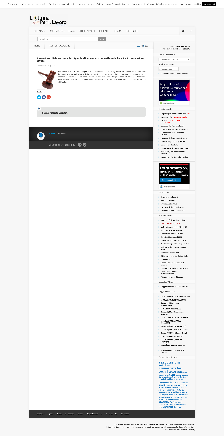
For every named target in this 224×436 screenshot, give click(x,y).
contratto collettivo (177, 377)
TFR (160, 407)
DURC (169, 385)
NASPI (170, 393)
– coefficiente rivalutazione (173, 220)
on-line (165, 259)
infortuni (163, 387)
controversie (177, 379)
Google (80, 145)
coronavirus (167, 382)
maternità (163, 393)
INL (170, 387)
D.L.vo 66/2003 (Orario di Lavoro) (174, 329)
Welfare (178, 407)
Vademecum (172, 264)
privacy (162, 395)
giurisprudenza (57, 31)
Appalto (178, 372)
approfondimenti (87, 31)
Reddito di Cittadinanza (178, 395)
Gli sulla (172, 133)
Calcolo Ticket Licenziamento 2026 (173, 248)
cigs (160, 377)
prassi (71, 31)
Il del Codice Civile (174, 256)
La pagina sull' (171, 121)
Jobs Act (176, 387)
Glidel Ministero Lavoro (174, 129)
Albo (172, 277)
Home (37, 45)
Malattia (180, 390)
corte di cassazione (60, 45)
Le (174, 227)
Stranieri (177, 402)
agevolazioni (169, 362)
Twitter (85, 145)
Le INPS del (175, 113)
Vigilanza (169, 407)
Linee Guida (169, 272)
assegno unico (164, 375)
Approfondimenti (94, 414)
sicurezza (176, 397)
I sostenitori (132, 31)
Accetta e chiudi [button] (209, 4)
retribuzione (164, 397)
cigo (186, 375)
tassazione (163, 404)
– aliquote (175, 244)
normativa (39, 31)
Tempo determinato (177, 404)
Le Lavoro (175, 148)
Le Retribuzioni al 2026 (170, 223)
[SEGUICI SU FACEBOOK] (191, 31)
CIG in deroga (180, 375)
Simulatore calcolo (170, 252)
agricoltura (164, 365)
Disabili (162, 385)
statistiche (166, 402)
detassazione (182, 383)
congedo (165, 377)
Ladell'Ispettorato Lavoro (174, 138)
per (173, 240)
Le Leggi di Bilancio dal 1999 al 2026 (174, 268)
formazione (182, 385)
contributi (165, 379)
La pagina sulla (174, 117)
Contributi (171, 237)
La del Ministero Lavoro (173, 126)
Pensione (181, 392)
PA (174, 392)
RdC (166, 395)
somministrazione (174, 399)
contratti (104, 31)
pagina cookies (194, 4)
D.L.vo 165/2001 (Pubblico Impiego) (171, 340)
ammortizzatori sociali (170, 370)
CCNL (172, 374)
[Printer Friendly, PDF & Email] (142, 45)
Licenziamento (170, 389)
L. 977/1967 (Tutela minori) (172, 336)
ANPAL (171, 372)
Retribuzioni (172, 233)
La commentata (172, 210)
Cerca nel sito (111, 414)
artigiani (185, 372)
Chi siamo (117, 31)
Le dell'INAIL (169, 145)
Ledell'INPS (173, 141)
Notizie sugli (173, 152)
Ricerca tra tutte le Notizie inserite (174, 73)
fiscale (174, 385)
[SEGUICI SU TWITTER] (183, 31)
